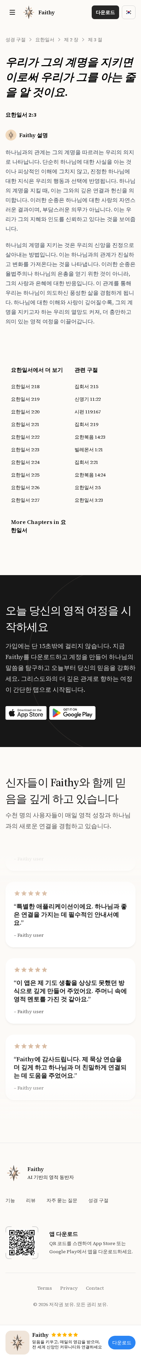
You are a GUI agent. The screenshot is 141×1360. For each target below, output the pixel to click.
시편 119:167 (88, 411)
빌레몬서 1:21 (89, 449)
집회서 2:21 (86, 462)
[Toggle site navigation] (12, 12)
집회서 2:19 (86, 424)
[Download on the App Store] (26, 713)
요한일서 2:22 (25, 437)
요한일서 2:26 (25, 487)
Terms (44, 1288)
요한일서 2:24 (25, 462)
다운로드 (105, 12)
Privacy (69, 1288)
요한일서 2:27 (25, 500)
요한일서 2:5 (88, 487)
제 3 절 (95, 39)
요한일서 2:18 (25, 386)
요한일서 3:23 (89, 500)
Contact (95, 1288)
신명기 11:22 (88, 399)
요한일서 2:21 (25, 424)
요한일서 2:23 (25, 449)
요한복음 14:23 (90, 437)
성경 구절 (15, 39)
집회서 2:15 (86, 386)
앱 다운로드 (63, 1234)
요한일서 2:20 (25, 411)
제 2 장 (71, 39)
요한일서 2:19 (25, 399)
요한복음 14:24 (90, 474)
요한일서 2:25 (25, 474)
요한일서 (44, 39)
